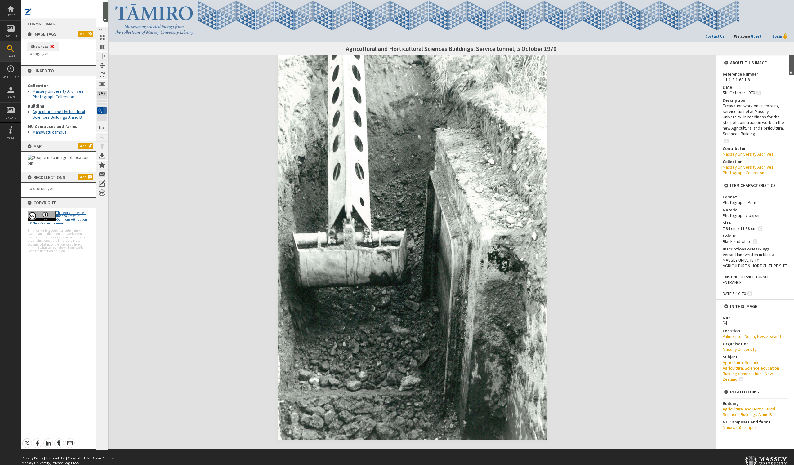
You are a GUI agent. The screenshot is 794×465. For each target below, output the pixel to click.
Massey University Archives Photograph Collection (58, 94)
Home (11, 15)
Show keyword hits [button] (102, 137)
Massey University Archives (748, 154)
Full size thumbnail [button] (102, 37)
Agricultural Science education (751, 368)
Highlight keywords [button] (102, 146)
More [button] (11, 138)
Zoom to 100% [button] (102, 84)
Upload (10, 118)
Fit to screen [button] (102, 46)
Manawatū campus (50, 132)
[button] (102, 110)
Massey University (739, 349)
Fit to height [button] (102, 65)
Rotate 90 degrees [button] (102, 74)
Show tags (40, 46)
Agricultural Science (741, 362)
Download (102, 155)
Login (11, 97)
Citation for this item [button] (102, 192)
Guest (756, 36)
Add (83, 33)
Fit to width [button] (102, 56)
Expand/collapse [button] (791, 65)
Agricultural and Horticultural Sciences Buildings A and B (59, 114)
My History (10, 77)
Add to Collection (102, 165)
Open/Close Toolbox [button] (105, 12)
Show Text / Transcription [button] (102, 127)
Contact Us (715, 36)
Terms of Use (55, 458)
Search (11, 56)
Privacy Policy (32, 458)
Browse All (10, 36)
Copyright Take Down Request (91, 458)
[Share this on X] (27, 440)
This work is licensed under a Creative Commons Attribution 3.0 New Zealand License (57, 217)
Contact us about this (102, 174)
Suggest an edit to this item (28, 11)
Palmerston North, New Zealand (752, 336)
